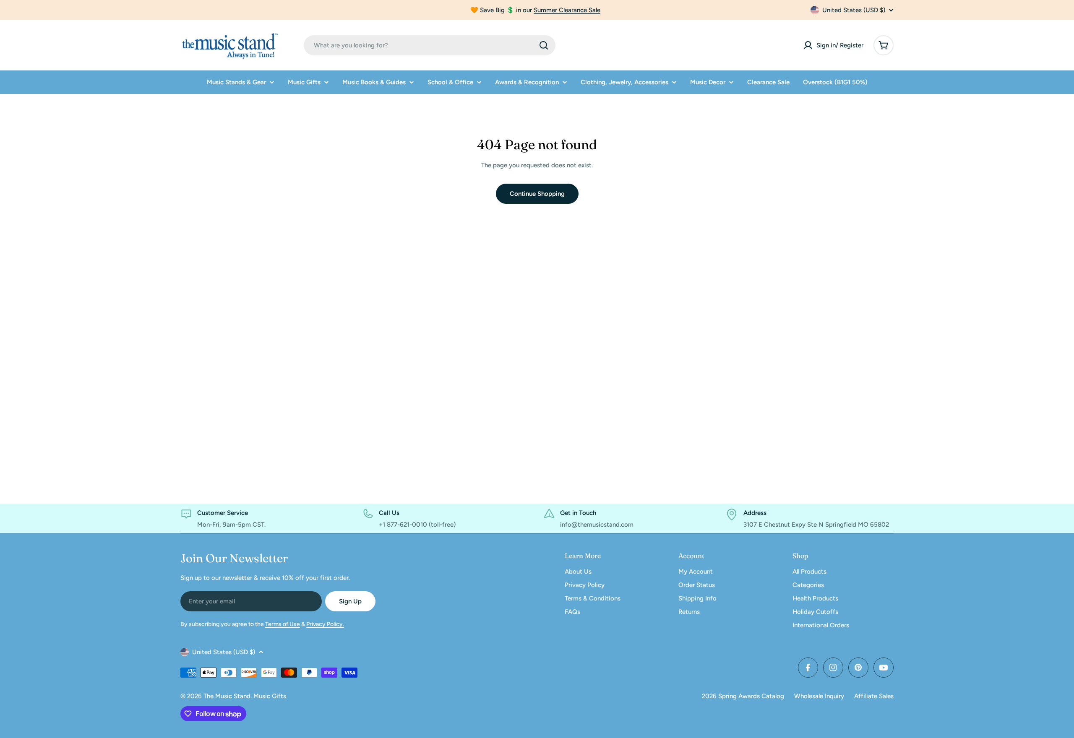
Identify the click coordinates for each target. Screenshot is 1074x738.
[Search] (544, 45)
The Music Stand (226, 696)
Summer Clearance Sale (567, 10)
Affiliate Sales (874, 696)
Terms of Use (282, 624)
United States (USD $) (853, 10)
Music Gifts (269, 696)
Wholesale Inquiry (819, 696)
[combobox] (429, 45)
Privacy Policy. (325, 624)
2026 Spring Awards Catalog (743, 696)
